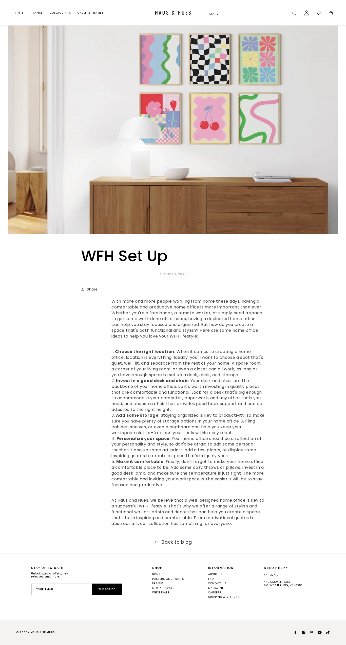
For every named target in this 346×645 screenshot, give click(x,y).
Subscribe (107, 589)
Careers (214, 592)
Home (156, 574)
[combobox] (253, 13)
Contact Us (217, 583)
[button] (19, 12)
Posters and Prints (168, 579)
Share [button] (92, 289)
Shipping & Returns (224, 597)
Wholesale (160, 592)
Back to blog (177, 542)
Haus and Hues (43, 632)
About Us (215, 574)
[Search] (294, 13)
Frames (37, 13)
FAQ (211, 579)
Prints (18, 13)
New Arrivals (163, 588)
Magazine (216, 588)
